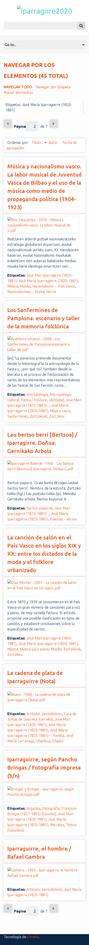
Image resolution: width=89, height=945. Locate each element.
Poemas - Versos (63, 519)
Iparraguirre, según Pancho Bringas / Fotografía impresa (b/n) (44, 767)
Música (12, 286)
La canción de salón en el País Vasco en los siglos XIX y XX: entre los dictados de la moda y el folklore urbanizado (44, 553)
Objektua (43, 741)
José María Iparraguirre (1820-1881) (48, 281)
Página (20, 126)
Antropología (37, 394)
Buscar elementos (18, 92)
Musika (25, 286)
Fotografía (51, 808)
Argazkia (33, 808)
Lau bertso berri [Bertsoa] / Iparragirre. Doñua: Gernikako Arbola (42, 443)
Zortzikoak (38, 416)
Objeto (57, 741)
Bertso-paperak (39, 508)
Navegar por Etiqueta (53, 87)
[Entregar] (81, 26)
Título (37, 142)
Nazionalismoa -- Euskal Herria (31, 292)
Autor (54, 142)
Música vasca (60, 411)
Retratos (57, 825)
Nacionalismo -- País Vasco (54, 286)
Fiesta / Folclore (34, 400)
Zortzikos (56, 416)
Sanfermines (17, 416)
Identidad (56, 400)
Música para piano (34, 649)
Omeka (33, 937)
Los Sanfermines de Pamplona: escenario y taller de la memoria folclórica (43, 318)
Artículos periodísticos (44, 714)
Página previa (8, 124)
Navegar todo (18, 87)
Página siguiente (54, 124)
